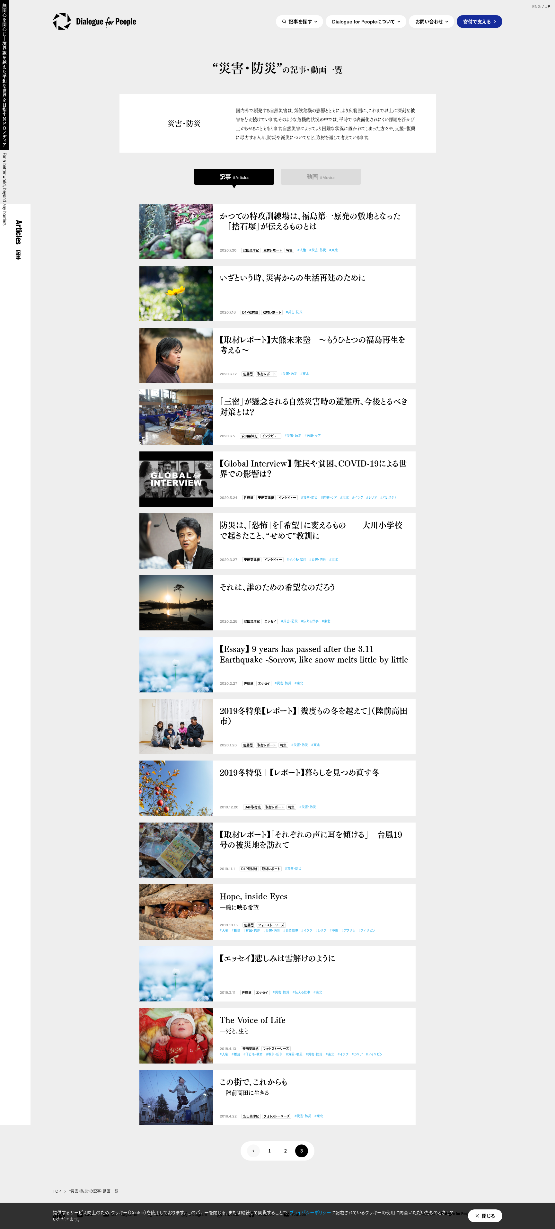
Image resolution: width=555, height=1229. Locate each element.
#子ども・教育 (296, 559)
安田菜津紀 (251, 250)
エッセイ (270, 621)
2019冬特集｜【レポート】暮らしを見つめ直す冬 (300, 772)
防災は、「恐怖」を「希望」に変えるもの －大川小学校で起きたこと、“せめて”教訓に (311, 530)
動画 (320, 177)
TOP (57, 1191)
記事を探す (300, 21)
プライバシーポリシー (310, 1212)
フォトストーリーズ (271, 925)
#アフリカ (348, 930)
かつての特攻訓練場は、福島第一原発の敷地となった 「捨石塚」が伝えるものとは (310, 220)
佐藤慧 (248, 374)
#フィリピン (366, 930)
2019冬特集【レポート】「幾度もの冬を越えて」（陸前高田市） (314, 715)
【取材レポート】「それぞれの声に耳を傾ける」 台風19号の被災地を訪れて (311, 839)
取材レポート (272, 250)
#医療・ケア (312, 435)
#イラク (357, 497)
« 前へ (253, 1150)
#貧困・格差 (251, 930)
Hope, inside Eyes (253, 901)
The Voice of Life (253, 1024)
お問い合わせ (429, 21)
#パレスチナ (388, 497)
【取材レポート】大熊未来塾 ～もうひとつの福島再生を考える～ (312, 344)
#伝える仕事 (310, 621)
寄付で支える (477, 21)
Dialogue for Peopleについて (363, 21)
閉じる (488, 1215)
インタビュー (271, 436)
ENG (536, 7)
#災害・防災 (317, 250)
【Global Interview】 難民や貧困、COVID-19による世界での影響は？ (313, 468)
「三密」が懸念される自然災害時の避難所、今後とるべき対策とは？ (314, 406)
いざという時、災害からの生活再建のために (293, 277)
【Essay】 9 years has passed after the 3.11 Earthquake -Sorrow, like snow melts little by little (314, 653)
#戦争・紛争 (274, 1054)
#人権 (301, 250)
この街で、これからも (253, 1086)
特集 (289, 250)
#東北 (333, 250)
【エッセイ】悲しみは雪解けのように (277, 958)
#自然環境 (290, 930)
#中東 (334, 930)
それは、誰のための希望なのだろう (277, 587)
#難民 (236, 930)
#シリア (371, 497)
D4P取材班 (250, 312)
